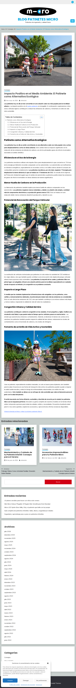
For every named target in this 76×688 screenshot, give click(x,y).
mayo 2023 (8, 606)
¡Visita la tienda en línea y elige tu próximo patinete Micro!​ (23, 411)
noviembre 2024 (9, 548)
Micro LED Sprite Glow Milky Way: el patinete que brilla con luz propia (27, 507)
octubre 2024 (8, 552)
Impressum (39, 684)
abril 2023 (7, 609)
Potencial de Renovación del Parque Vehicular (25, 127)
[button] (48, 663)
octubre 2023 (8, 589)
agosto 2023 (8, 596)
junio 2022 (7, 640)
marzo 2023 (8, 613)
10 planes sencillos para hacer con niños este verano (21, 500)
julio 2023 (7, 599)
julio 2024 (7, 562)
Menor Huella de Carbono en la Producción (24, 125)
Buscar (58, 482)
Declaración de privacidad (28, 684)
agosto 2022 (8, 633)
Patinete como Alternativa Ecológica (19, 120)
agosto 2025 (8, 541)
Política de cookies (15, 684)
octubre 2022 (8, 626)
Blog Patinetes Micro (38, 19)
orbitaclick (23, 100)
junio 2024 (7, 565)
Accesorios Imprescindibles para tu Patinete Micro (55, 453)
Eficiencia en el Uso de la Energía (21, 122)
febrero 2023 (8, 616)
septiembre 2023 (10, 592)
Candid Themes (55, 683)
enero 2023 (8, 620)
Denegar (26, 680)
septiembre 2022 (10, 630)
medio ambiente (32, 106)
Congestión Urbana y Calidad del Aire (22, 132)
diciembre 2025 (9, 535)
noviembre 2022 (9, 623)
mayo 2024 (8, 569)
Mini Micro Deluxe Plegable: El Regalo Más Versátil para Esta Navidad (27, 504)
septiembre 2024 (10, 555)
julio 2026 (7, 531)
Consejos (7, 90)
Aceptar (10, 680)
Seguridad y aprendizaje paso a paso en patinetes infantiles (24, 514)
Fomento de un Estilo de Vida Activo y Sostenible (26, 134)
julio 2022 (7, 637)
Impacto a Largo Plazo (17, 129)
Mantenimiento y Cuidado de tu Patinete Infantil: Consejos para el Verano (18, 454)
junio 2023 (7, 603)
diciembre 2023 (9, 582)
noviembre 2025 (9, 538)
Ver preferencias (41, 680)
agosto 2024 (8, 558)
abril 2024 (7, 572)
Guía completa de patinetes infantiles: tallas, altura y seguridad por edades (28, 511)
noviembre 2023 (9, 586)
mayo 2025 (8, 545)
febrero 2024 (8, 575)
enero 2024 (8, 579)
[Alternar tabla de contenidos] (40, 117)
